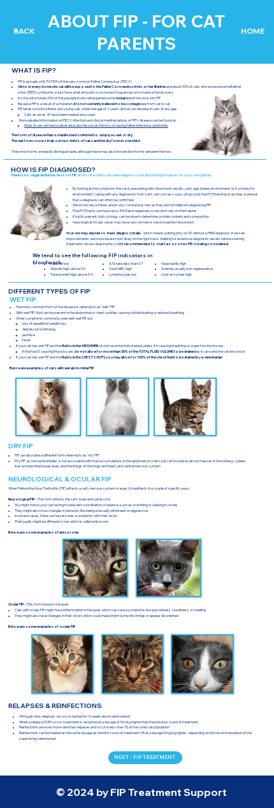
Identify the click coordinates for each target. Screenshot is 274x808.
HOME (252, 31)
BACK (24, 31)
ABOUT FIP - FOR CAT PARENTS (136, 32)
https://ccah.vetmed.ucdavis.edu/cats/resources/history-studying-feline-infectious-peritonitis (96, 125)
